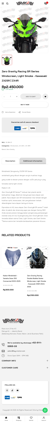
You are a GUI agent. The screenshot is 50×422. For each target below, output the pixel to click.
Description (10, 161)
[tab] (10, 161)
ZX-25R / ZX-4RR (24, 146)
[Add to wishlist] (45, 96)
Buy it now (25, 104)
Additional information (32, 161)
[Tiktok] (12, 390)
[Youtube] (17, 390)
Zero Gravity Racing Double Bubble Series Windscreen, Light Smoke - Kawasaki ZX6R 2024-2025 (36, 281)
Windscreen (14, 146)
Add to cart (31, 96)
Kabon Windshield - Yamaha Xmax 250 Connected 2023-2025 (11, 278)
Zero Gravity (10, 149)
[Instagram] (7, 390)
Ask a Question (10, 112)
